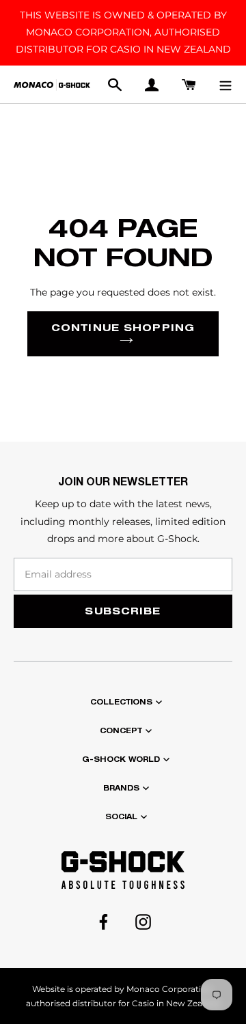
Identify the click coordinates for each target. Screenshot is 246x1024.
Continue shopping (123, 327)
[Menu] (225, 84)
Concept (121, 730)
